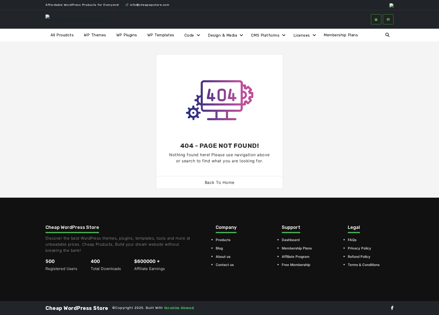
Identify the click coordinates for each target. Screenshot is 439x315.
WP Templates (160, 35)
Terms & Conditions (364, 265)
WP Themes (95, 35)
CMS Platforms (265, 35)
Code (189, 35)
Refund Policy (359, 257)
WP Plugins (126, 35)
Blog (219, 248)
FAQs (352, 240)
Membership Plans (341, 35)
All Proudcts (62, 35)
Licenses (301, 35)
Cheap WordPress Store (76, 308)
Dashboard (291, 240)
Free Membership (296, 265)
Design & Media (222, 35)
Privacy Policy (359, 248)
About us (223, 257)
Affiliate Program (295, 257)
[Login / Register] (388, 19)
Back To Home (219, 182)
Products (223, 240)
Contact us (225, 265)
